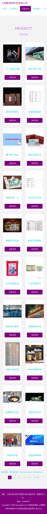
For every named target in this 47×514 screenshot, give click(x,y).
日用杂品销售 (33, 505)
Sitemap (38, 509)
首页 (5, 9)
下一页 (35, 477)
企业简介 (14, 9)
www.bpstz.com (21, 505)
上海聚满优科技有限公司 (14, 3)
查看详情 (12, 77)
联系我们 (37, 9)
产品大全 (25, 9)
